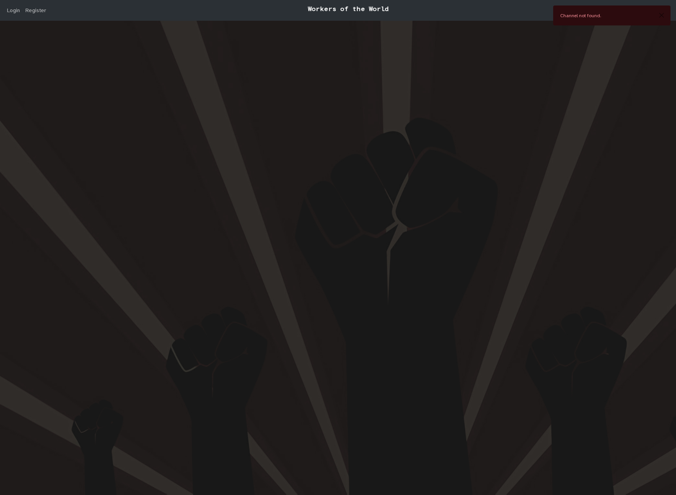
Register (35, 10)
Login (13, 10)
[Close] (661, 15)
